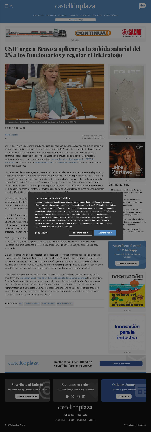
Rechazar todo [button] (80, 233)
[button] (41, 233)
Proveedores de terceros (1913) (96, 211)
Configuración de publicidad (55, 223)
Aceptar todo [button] (105, 233)
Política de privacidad (63, 226)
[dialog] (75, 216)
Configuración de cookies (45, 226)
